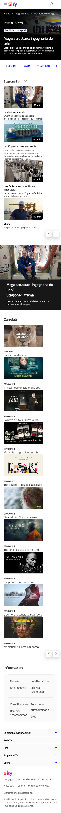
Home (7, 13)
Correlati (43, 66)
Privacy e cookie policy (38, 785)
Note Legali (9, 785)
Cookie (21, 785)
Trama (26, 66)
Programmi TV (22, 13)
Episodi (11, 66)
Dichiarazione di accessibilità (18, 792)
